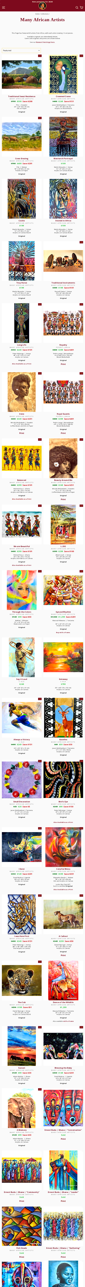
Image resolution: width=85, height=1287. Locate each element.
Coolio (22, 220)
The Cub (22, 1002)
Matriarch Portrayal (63, 158)
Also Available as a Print (21, 565)
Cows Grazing (21, 158)
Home (37, 14)
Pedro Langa (63, 347)
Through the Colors (21, 612)
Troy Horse (21, 282)
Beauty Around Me (63, 480)
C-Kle (22, 681)
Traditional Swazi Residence (21, 96)
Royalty (63, 345)
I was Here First (21, 936)
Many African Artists (22, 99)
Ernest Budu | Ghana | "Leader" (63, 1192)
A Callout (63, 936)
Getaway (63, 679)
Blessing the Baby (63, 1068)
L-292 (63, 546)
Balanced (21, 480)
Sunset (21, 1068)
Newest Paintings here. (45, 42)
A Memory (22, 1130)
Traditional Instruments (63, 282)
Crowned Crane (63, 96)
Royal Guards (63, 414)
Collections (45, 14)
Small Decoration (21, 801)
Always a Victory (22, 739)
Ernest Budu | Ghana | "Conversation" (63, 1130)
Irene (21, 414)
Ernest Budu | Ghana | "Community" (22, 1192)
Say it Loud (21, 679)
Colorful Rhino (63, 869)
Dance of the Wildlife (63, 1002)
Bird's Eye (63, 801)
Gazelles (63, 739)
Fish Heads (21, 1248)
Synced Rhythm (63, 612)
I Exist (22, 869)
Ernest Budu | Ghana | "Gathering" (63, 1248)
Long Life (21, 345)
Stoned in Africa (63, 220)
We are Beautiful (22, 546)
